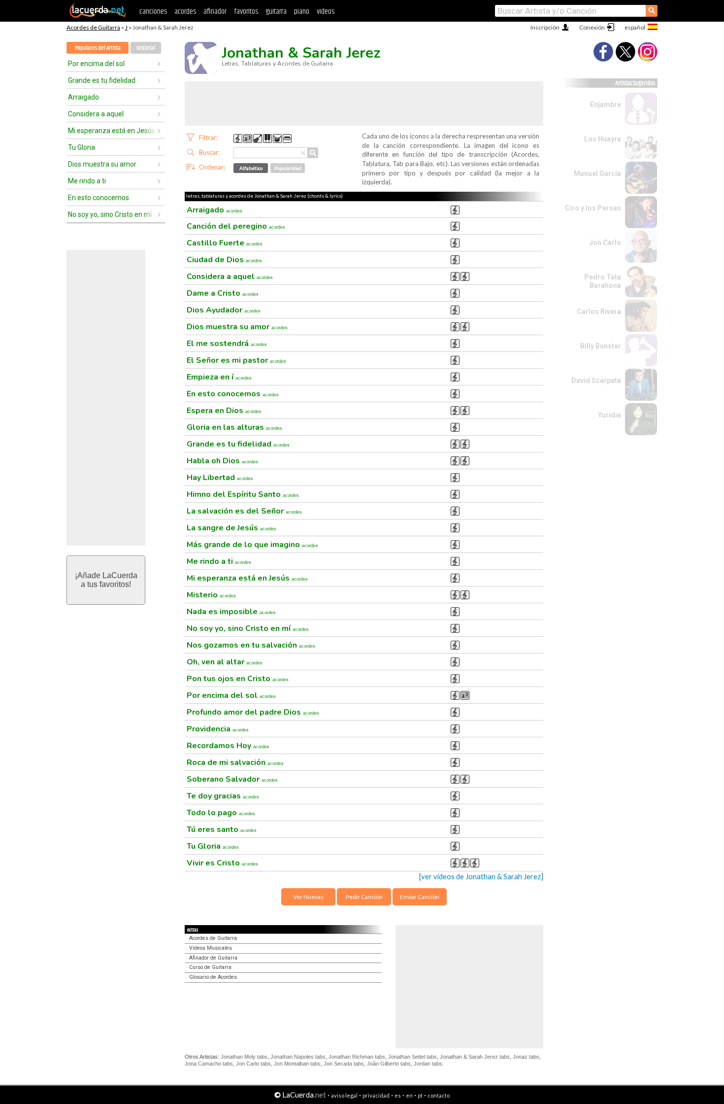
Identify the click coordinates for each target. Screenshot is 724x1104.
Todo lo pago (221, 812)
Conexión (592, 27)
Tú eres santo (222, 829)
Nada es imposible (231, 611)
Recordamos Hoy (228, 745)
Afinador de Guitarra (213, 958)
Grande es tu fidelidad (101, 80)
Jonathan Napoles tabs (298, 1057)
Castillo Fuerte (225, 243)
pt (420, 1095)
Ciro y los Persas (593, 208)
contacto (439, 1095)
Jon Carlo (605, 242)
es (398, 1095)
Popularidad (287, 168)
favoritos (246, 11)
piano (301, 11)
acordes (185, 11)
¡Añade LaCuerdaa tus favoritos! (106, 579)
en (409, 1095)
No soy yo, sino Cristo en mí (110, 214)
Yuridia (609, 415)
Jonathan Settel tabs (412, 1057)
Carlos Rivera (599, 311)
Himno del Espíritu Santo (243, 494)
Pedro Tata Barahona (602, 281)
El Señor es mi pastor (236, 360)
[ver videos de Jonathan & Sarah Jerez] (481, 876)
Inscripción (544, 27)
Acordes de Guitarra (93, 27)
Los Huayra (602, 139)
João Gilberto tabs (389, 1064)
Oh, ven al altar (225, 661)
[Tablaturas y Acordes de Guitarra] (98, 16)
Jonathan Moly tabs (244, 1057)
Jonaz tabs (526, 1057)
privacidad (376, 1095)
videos (325, 11)
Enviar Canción (419, 896)
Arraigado (83, 97)
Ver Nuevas (308, 896)
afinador (215, 11)
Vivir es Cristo (222, 863)
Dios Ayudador (224, 310)
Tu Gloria (81, 147)
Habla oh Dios (222, 460)
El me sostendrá (227, 343)
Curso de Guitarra (210, 967)
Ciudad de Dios (224, 259)
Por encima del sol (96, 64)
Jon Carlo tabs (253, 1064)
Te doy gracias (223, 796)
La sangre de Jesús (231, 527)
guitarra (276, 11)
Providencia (218, 729)
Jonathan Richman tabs (357, 1057)
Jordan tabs (428, 1064)
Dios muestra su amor (102, 164)
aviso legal (344, 1095)
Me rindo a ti (87, 181)
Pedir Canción (364, 896)
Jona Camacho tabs (209, 1064)
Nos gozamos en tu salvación (251, 645)
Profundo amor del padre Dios (253, 712)
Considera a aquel (96, 114)
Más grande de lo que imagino (252, 544)
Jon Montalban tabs (297, 1064)
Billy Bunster (600, 346)
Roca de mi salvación (235, 762)
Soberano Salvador (232, 779)
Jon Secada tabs (344, 1064)
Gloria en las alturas (234, 427)
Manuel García (597, 173)
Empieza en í (219, 377)
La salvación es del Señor (244, 511)
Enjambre (605, 104)
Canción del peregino (236, 226)
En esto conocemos (98, 198)
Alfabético (251, 168)
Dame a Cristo (223, 293)
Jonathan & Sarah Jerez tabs (475, 1057)
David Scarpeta (596, 380)
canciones (153, 11)
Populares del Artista (98, 48)
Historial (145, 48)
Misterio (211, 594)
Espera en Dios (224, 410)
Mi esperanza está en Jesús (111, 131)
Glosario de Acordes (213, 977)
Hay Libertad (220, 477)
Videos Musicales (210, 948)
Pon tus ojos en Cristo (238, 678)
